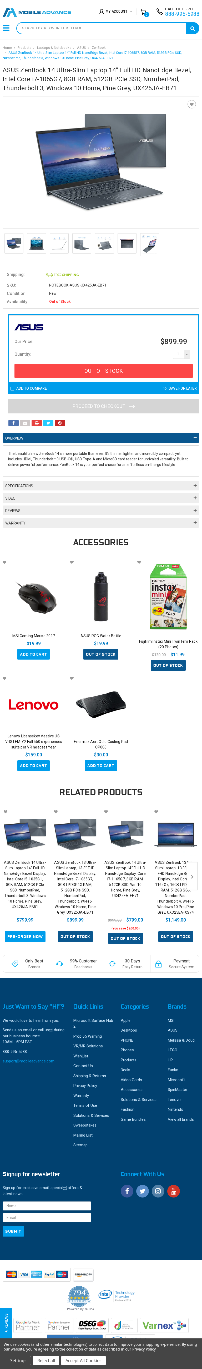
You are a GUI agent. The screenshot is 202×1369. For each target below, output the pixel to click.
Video (10, 498)
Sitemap (80, 1145)
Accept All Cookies (83, 1360)
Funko (173, 1069)
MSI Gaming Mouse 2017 (33, 636)
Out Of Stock (103, 371)
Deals (125, 1069)
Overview (14, 438)
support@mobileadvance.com (28, 1061)
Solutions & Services (91, 1115)
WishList (80, 1056)
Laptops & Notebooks (54, 48)
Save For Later (183, 388)
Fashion (127, 1109)
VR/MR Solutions (88, 1046)
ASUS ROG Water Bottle (100, 636)
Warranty (15, 523)
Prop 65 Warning (87, 1036)
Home (7, 48)
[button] (6, 1323)
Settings (18, 1360)
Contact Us (83, 1065)
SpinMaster (177, 1089)
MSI (171, 1020)
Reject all (46, 1360)
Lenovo (174, 1099)
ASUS (81, 48)
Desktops (129, 1030)
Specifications (19, 486)
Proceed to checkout (99, 406)
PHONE (127, 1040)
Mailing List (83, 1135)
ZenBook (99, 48)
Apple (125, 1020)
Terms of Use (85, 1105)
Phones (127, 1050)
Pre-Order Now (25, 936)
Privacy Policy (85, 1085)
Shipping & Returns (89, 1076)
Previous (8, 876)
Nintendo (175, 1109)
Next (192, 876)
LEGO (172, 1050)
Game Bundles (133, 1119)
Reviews (13, 511)
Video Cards (131, 1079)
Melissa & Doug (181, 1040)
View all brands (181, 1119)
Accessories (132, 1089)
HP (170, 1060)
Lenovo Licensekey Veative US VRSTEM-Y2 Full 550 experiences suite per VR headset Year (33, 741)
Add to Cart (33, 654)
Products (24, 48)
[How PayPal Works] (37, 1277)
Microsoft (176, 1079)
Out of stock (101, 654)
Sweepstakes (85, 1125)
